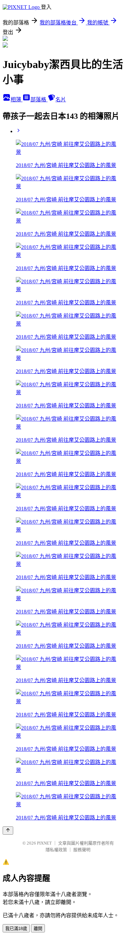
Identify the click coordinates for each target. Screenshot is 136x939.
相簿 (16, 99)
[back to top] (8, 830)
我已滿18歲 (16, 928)
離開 (38, 928)
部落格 (39, 99)
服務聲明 (81, 849)
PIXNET (44, 843)
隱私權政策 (56, 849)
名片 (60, 99)
